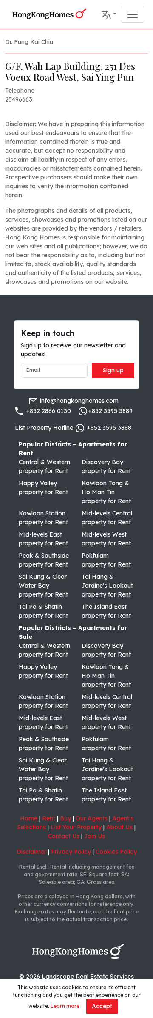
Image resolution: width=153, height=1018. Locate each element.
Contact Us (63, 836)
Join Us (94, 836)
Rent (48, 818)
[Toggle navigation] (132, 14)
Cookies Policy (116, 852)
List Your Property (76, 827)
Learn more (65, 1006)
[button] (108, 14)
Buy (65, 818)
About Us (119, 827)
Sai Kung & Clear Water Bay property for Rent (43, 585)
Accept (102, 1006)
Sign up (113, 370)
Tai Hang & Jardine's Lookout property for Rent (107, 585)
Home (28, 818)
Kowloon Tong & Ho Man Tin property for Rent (106, 492)
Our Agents (92, 818)
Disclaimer (31, 852)
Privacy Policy (71, 852)
